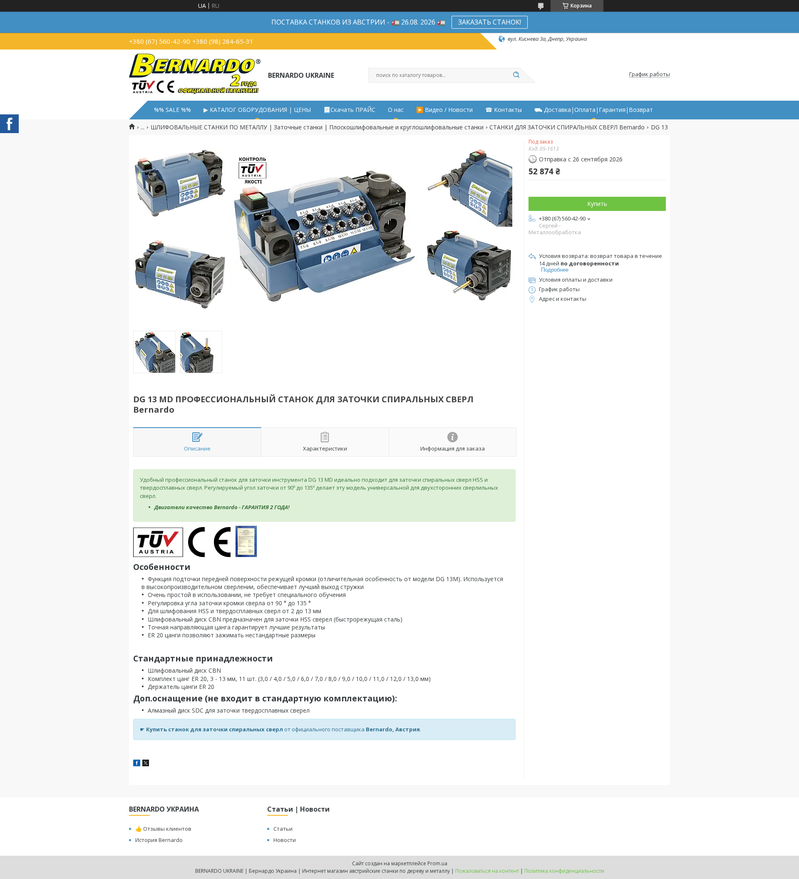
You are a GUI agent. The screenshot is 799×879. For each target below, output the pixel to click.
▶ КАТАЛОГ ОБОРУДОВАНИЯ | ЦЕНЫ (257, 110)
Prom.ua (437, 863)
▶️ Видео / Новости (444, 110)
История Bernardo (159, 840)
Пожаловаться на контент (487, 870)
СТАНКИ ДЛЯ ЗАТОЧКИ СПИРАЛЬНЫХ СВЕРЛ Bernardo (567, 127)
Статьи (283, 828)
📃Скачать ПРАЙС (349, 110)
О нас (396, 110)
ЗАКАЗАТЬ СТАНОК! (489, 22)
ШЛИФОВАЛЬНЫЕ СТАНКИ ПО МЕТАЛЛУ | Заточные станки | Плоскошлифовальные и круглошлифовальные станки (317, 127)
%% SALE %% (172, 110)
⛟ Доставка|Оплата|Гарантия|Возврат (593, 110)
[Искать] (516, 75)
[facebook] (136, 764)
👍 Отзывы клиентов (163, 828)
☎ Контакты (503, 110)
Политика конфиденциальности (564, 870)
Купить (597, 204)
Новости (284, 840)
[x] (145, 764)
